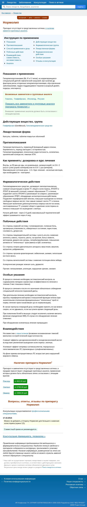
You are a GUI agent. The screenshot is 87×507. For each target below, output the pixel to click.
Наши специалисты (75, 482)
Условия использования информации (19, 479)
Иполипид (31, 99)
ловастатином (22, 333)
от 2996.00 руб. (21, 393)
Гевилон (8, 99)
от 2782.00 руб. (21, 387)
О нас (80, 479)
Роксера (6, 381)
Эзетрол (6, 387)
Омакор (6, 393)
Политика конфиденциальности (17, 482)
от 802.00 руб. (20, 381)
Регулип (41, 99)
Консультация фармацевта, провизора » (24, 436)
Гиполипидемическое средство (39, 126)
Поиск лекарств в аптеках (51, 467)
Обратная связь (76, 487)
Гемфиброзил (20, 99)
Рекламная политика (74, 485)
